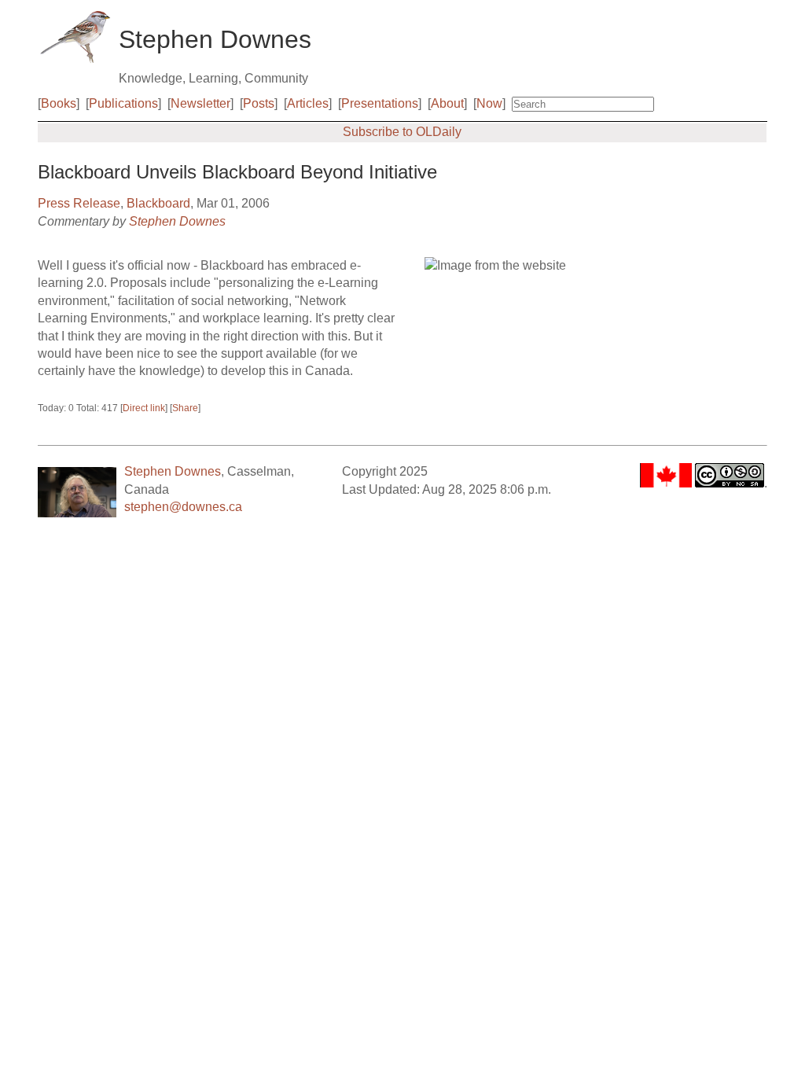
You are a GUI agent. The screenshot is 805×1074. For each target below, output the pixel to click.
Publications (123, 103)
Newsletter (200, 103)
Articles (308, 103)
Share (185, 408)
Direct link (144, 408)
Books (58, 103)
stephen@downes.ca (183, 506)
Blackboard (158, 203)
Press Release (79, 203)
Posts (258, 103)
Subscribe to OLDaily (402, 131)
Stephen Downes (177, 221)
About (447, 103)
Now (489, 103)
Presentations (379, 103)
